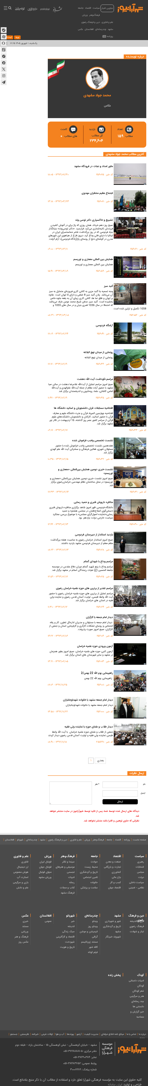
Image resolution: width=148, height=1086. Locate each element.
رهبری (140, 862)
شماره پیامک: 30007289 (83, 1069)
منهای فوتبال (45, 872)
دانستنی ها (138, 1007)
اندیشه (71, 926)
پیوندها (70, 1034)
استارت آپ (22, 877)
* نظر (97, 784)
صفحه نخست (139, 840)
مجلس (140, 872)
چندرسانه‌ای (100, 29)
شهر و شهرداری (113, 921)
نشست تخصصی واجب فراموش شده (92, 441)
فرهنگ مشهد (68, 893)
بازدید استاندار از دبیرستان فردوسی (94, 535)
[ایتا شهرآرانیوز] (4, 50)
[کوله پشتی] (20, 9)
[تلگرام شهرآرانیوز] (4, 82)
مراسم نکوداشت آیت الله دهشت (95, 379)
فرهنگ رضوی (137, 926)
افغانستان (89, 29)
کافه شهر (93, 947)
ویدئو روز (93, 926)
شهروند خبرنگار (113, 937)
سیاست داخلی (136, 882)
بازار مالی (116, 877)
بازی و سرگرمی (20, 882)
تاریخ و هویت (67, 947)
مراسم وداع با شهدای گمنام (98, 562)
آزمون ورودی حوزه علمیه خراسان (95, 646)
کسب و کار (115, 882)
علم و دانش (22, 888)
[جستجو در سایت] (9, 8)
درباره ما (142, 1034)
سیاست (96, 8)
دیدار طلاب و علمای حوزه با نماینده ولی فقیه (89, 727)
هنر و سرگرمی (137, 996)
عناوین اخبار (107, 8)
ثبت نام (8, 37)
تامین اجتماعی (90, 877)
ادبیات (71, 877)
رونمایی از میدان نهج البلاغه (98, 352)
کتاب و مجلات (67, 888)
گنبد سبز (108, 286)
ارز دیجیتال (22, 867)
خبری (25, 921)
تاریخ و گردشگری (89, 872)
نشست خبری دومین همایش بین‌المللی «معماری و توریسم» (85, 472)
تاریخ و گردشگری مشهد (112, 929)
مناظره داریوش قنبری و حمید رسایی (93, 502)
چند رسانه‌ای (137, 1001)
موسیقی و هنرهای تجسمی (65, 869)
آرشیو (79, 1034)
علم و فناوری (107, 22)
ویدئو (95, 921)
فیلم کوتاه (93, 952)
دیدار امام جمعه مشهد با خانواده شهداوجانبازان (88, 700)
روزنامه (110, 36)
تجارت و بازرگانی (112, 867)
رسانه (72, 882)
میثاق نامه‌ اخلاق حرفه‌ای (112, 1034)
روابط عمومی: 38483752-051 (80, 1063)
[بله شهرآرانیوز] (4, 30)
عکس (80, 29)
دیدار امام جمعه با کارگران (99, 617)
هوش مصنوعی (20, 872)
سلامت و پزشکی (89, 888)
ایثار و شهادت (137, 932)
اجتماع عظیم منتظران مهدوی (97, 193)
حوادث (94, 862)
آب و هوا (60, 1034)
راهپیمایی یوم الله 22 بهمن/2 (97, 673)
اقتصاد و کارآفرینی (65, 937)
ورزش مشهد (45, 877)
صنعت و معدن (113, 862)
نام (144, 784)
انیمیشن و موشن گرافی (89, 934)
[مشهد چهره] (32, 10)
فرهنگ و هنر (21, 937)
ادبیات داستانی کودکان (136, 983)
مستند (25, 926)
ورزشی (24, 932)
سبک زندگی (68, 932)
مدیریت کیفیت (91, 1034)
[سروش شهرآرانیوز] (4, 63)
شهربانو (20, 840)
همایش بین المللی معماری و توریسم (93, 260)
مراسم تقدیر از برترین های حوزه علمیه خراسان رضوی (84, 589)
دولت (141, 877)
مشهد (110, 29)
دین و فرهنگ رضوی (90, 22)
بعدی (100, 760)
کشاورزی (116, 872)
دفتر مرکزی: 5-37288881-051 (80, 1051)
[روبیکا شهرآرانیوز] (4, 43)
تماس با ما (131, 1034)
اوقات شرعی (47, 1034)
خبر (73, 921)
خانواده (94, 882)
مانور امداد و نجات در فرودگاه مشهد (93, 167)
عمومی (48, 921)
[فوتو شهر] (45, 10)
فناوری (24, 862)
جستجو (13, 1034)
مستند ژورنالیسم (89, 942)
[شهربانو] (57, 10)
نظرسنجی (24, 1034)
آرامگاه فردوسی (104, 326)
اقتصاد (88, 8)
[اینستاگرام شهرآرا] (4, 76)
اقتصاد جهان (114, 888)
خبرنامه (35, 1034)
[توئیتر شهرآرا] (4, 69)
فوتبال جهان (45, 867)
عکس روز (23, 942)
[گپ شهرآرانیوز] (4, 56)
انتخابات (139, 867)
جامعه (80, 8)
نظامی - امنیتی (136, 888)
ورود (17, 37)
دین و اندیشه (137, 921)
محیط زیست (91, 867)
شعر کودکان (138, 991)
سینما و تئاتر (68, 862)
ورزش (85, 15)
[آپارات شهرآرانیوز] (4, 36)
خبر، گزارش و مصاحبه (137, 1014)
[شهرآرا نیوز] (130, 7)
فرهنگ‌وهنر (94, 15)
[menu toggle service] (5, 8)
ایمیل (143, 793)
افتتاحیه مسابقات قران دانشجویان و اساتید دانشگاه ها (83, 408)
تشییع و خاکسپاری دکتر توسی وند (94, 220)
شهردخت (70, 942)
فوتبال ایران (45, 862)
